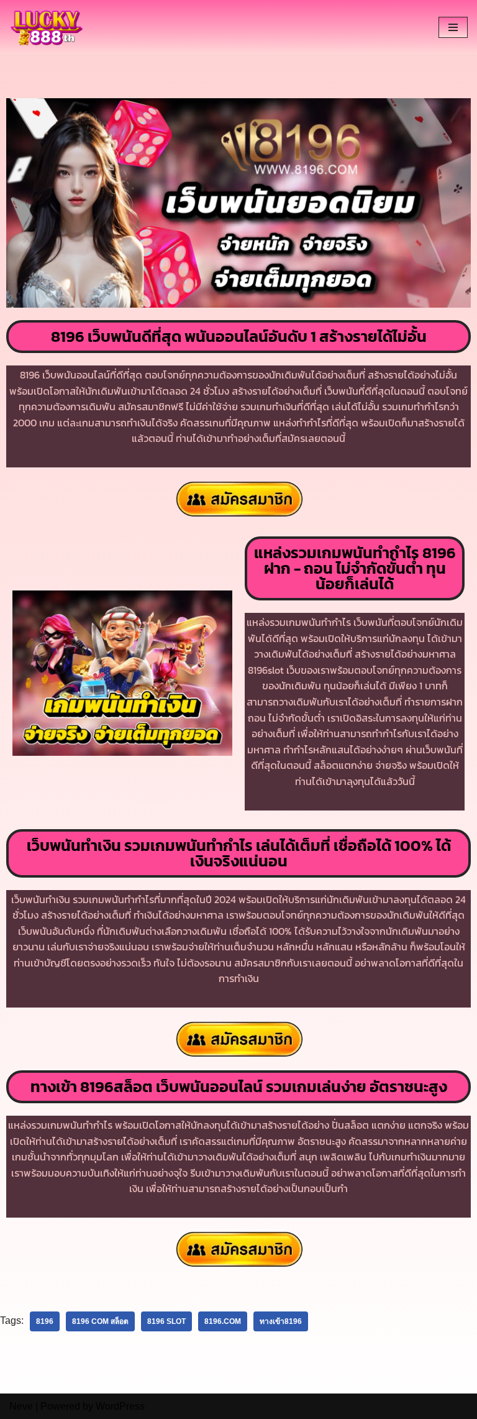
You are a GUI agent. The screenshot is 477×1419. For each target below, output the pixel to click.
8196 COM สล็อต (100, 1321)
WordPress (120, 1406)
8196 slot (166, 1321)
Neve (21, 1406)
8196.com (222, 1321)
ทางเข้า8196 (281, 1321)
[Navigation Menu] (453, 27)
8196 (44, 1321)
